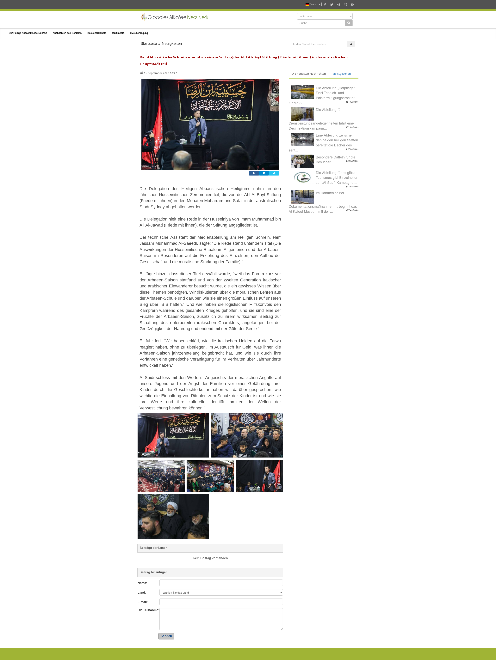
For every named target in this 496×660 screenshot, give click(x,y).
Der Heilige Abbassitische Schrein (28, 32)
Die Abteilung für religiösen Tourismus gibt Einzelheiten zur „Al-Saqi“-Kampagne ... (337, 177)
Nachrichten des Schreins (67, 32)
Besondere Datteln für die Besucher (335, 159)
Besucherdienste (96, 32)
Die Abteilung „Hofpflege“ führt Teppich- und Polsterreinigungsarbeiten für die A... (322, 95)
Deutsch (314, 4)
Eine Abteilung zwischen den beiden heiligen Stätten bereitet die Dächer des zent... (323, 142)
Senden (166, 636)
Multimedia (118, 32)
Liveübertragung (139, 32)
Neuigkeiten (172, 43)
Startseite (148, 43)
